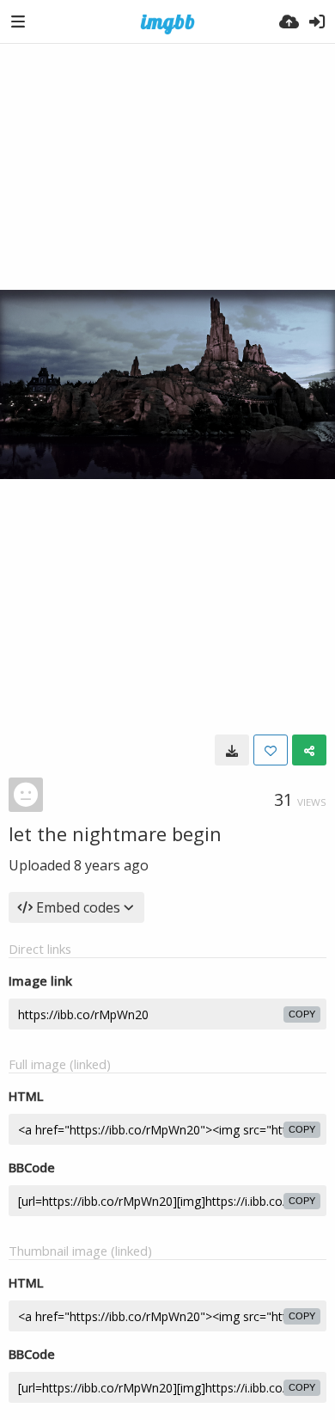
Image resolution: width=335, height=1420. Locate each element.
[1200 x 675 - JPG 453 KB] (232, 750)
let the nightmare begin (115, 833)
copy (302, 1014)
